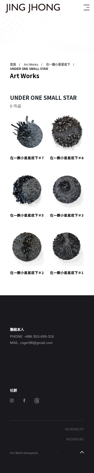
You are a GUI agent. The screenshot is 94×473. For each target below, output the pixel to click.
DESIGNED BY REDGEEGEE (74, 434)
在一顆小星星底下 (58, 64)
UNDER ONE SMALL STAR (29, 69)
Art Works (31, 64)
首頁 (13, 64)
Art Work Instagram (24, 453)
